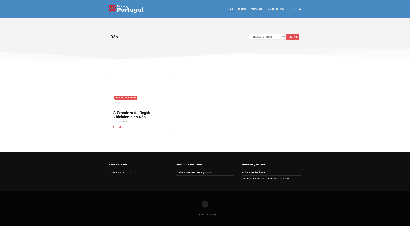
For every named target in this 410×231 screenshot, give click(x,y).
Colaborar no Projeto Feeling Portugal (194, 172)
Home (229, 8)
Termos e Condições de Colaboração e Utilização (266, 178)
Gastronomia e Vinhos (126, 98)
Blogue (242, 8)
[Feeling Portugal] (126, 8)
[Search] (299, 9)
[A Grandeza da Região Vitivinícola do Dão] (139, 89)
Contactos (256, 8)
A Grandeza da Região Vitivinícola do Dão (132, 115)
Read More (118, 127)
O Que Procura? (276, 8)
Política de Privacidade (253, 172)
